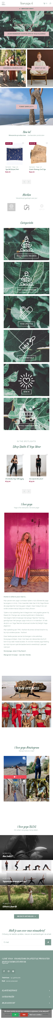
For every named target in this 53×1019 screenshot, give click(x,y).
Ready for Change (10, 615)
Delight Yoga (42, 623)
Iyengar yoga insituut (23, 620)
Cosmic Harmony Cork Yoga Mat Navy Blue (37, 169)
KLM (44, 639)
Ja (15, 1014)
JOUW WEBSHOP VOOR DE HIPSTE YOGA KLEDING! (26, 34)
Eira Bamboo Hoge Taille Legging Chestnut (38, 479)
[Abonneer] (48, 942)
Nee (24, 1014)
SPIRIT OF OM (40, 68)
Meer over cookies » (35, 1014)
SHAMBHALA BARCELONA (13, 68)
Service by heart (27, 8)
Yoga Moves (44, 603)
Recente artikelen (25, 916)
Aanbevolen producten (35, 135)
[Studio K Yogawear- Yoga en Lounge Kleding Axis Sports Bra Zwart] (14, 466)
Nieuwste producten (17, 135)
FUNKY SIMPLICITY (26, 107)
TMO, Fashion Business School (29, 630)
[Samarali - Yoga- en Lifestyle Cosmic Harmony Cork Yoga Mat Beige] (14, 154)
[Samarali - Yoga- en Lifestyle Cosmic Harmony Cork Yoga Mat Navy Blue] (38, 154)
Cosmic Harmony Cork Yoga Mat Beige (13, 169)
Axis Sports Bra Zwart (12, 479)
